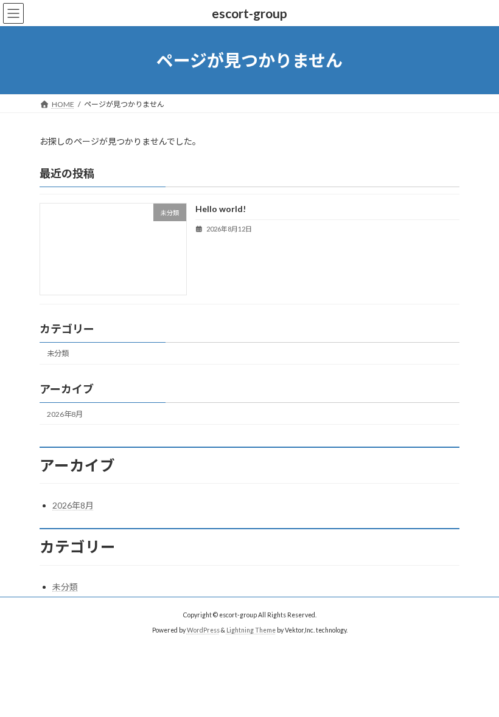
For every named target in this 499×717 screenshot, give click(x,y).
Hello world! (220, 209)
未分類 (58, 353)
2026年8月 (65, 414)
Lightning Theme (251, 630)
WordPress (203, 630)
